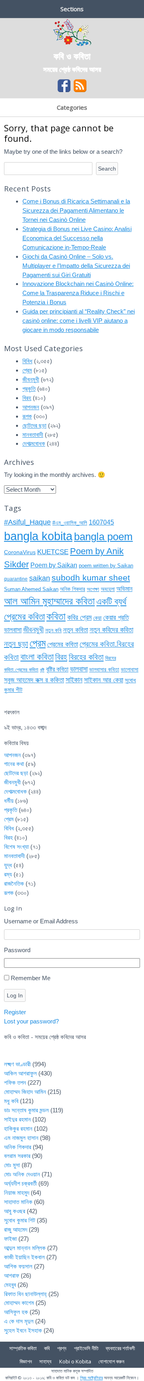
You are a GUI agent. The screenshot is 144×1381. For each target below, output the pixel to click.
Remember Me (30, 978)
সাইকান (74, 680)
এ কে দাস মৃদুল (19, 1321)
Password (17, 950)
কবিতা (56, 616)
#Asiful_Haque (27, 522)
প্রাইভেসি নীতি (86, 1348)
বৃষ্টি (42, 669)
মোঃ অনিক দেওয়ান (22, 1174)
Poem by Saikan (53, 565)
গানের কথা (14, 763)
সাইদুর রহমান (17, 1119)
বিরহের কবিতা (86, 657)
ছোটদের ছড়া (34, 425)
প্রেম (27, 370)
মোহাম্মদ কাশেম (19, 1302)
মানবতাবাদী (32, 434)
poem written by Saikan (106, 566)
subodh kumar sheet (91, 578)
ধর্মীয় (9, 800)
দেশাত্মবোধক (33, 443)
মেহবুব (10, 1284)
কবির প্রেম (79, 617)
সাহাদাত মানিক (18, 1201)
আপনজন (30, 407)
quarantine (16, 578)
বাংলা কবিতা (37, 657)
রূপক (27, 416)
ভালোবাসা (129, 669)
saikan (39, 578)
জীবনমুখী (30, 379)
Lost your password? (31, 1021)
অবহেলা (108, 589)
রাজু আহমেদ (15, 1229)
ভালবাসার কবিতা (104, 669)
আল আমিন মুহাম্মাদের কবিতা (49, 601)
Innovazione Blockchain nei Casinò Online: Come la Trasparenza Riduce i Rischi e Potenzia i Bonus (78, 293)
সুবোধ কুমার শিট (19, 1220)
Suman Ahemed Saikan (31, 589)
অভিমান (124, 588)
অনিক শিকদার (72, 589)
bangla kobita (38, 536)
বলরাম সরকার (17, 1155)
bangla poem (103, 536)
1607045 (101, 522)
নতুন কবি (53, 630)
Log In (15, 995)
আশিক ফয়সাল (18, 1266)
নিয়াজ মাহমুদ (16, 1192)
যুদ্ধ (8, 865)
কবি (47, 1348)
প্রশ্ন (61, 1348)
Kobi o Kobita (75, 1361)
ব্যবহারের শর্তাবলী (120, 1348)
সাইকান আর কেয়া (103, 680)
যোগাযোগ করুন (111, 1361)
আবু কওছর (14, 1211)
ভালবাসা (79, 669)
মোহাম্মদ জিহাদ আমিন (25, 1091)
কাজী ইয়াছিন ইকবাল (24, 1257)
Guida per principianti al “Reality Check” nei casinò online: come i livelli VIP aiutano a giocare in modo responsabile (78, 320)
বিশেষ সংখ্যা (16, 846)
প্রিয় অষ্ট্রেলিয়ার (91, 1378)
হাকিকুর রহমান (18, 1128)
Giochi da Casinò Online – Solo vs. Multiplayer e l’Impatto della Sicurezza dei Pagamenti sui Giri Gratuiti (76, 265)
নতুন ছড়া (16, 643)
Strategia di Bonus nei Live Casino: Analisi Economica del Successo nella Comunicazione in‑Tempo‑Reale (77, 238)
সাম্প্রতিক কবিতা (23, 1348)
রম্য (8, 874)
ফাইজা (10, 1238)
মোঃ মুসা (12, 1165)
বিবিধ (27, 361)
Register (15, 1012)
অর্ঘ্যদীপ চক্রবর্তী (20, 1183)
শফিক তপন (15, 1082)
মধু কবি (11, 1101)
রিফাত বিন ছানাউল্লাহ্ (25, 1294)
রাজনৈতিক (14, 883)
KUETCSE (52, 552)
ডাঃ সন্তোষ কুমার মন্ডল (26, 1110)
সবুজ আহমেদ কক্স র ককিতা (34, 680)
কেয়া (97, 618)
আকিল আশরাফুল (20, 1073)
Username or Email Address (41, 921)
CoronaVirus (20, 552)
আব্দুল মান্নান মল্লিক (25, 1247)
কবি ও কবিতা (72, 56)
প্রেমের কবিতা (62, 644)
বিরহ (26, 397)
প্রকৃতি (29, 388)
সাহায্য (45, 1361)
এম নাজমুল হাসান (21, 1137)
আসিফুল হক (16, 1312)
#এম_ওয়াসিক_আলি (69, 523)
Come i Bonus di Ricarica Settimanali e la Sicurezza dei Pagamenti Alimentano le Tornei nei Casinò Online (76, 210)
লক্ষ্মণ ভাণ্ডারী (17, 1064)
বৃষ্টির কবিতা (57, 669)
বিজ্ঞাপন (26, 1361)
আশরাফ (11, 1275)
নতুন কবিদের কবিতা (111, 629)
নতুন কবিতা (75, 630)
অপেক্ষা (93, 589)
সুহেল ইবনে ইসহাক (23, 1330)
